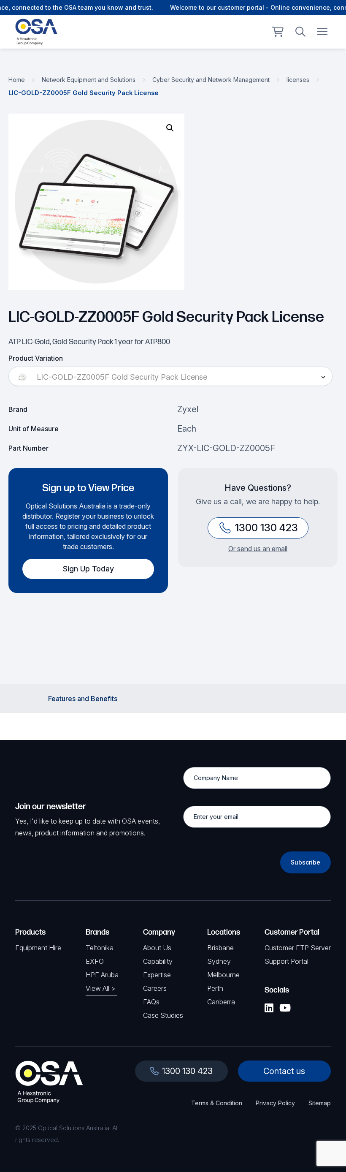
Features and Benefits (82, 698)
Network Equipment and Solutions (88, 79)
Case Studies (163, 1015)
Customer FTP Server (298, 948)
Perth (215, 988)
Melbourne (223, 975)
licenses (298, 79)
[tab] (82, 698)
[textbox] (170, 377)
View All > (100, 988)
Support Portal (286, 961)
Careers (155, 988)
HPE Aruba (102, 975)
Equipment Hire (38, 948)
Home (16, 79)
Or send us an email (257, 548)
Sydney (219, 961)
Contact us (284, 1071)
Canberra (221, 1002)
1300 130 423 (266, 528)
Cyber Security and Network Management (211, 79)
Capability (158, 961)
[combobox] (170, 377)
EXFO (95, 961)
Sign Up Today (88, 568)
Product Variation (35, 358)
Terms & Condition (216, 1103)
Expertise (157, 975)
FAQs (151, 1002)
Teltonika (100, 948)
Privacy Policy (275, 1103)
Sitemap (319, 1103)
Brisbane (220, 948)
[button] (170, 128)
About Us (157, 948)
